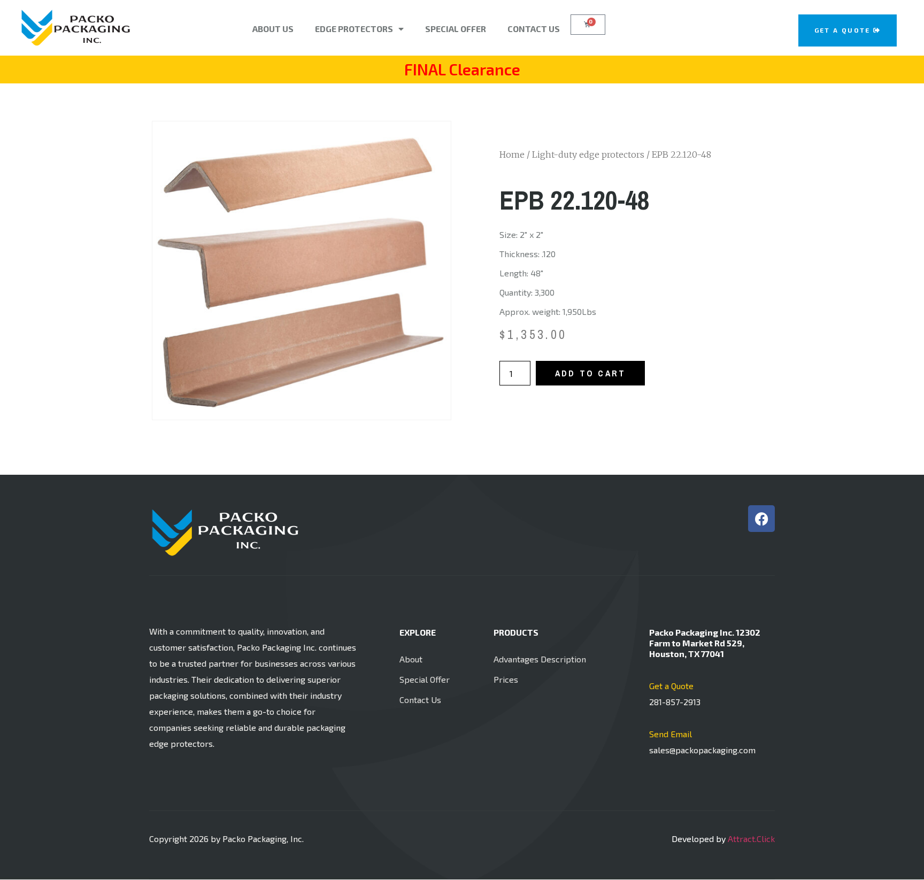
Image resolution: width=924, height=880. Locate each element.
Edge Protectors (354, 29)
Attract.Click (751, 838)
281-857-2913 (674, 702)
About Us (273, 29)
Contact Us (533, 29)
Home (512, 154)
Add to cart (590, 373)
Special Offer (455, 29)
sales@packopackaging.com (702, 750)
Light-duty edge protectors (588, 154)
